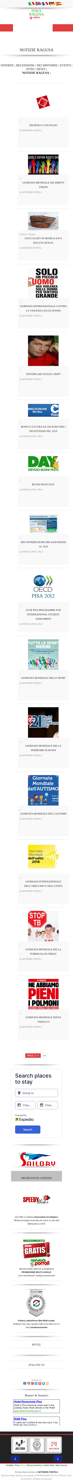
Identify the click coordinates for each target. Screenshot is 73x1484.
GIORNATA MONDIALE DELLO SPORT (43, 678)
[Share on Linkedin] (36, 1383)
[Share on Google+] (32, 1383)
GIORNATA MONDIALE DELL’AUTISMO (43, 813)
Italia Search (61, 1465)
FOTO (30, 69)
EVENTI (65, 65)
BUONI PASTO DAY (43, 484)
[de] (51, 4)
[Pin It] (39, 1383)
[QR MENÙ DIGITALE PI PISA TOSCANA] (61, 1445)
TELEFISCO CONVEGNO (43, 125)
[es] (58, 4)
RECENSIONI (25, 65)
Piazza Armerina (34, 1465)
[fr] (45, 4)
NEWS (41, 69)
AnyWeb (10, 1465)
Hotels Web (48, 1465)
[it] (31, 4)
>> (44, 1055)
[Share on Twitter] (43, 1383)
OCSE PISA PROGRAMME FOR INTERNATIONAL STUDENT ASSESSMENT (43, 614)
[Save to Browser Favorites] (47, 1383)
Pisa (17, 1465)
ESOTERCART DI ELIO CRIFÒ (43, 374)
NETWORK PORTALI (48, 1472)
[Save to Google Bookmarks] (28, 1383)
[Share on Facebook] (24, 1383)
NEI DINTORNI (47, 65)
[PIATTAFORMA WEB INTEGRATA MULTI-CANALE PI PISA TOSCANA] (27, 1445)
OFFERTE (7, 65)
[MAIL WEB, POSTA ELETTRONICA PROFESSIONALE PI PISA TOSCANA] (44, 1445)
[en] (38, 4)
